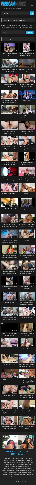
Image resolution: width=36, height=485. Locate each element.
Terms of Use (9, 452)
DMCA (20, 452)
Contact (20, 454)
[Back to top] (30, 479)
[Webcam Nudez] (15, 4)
